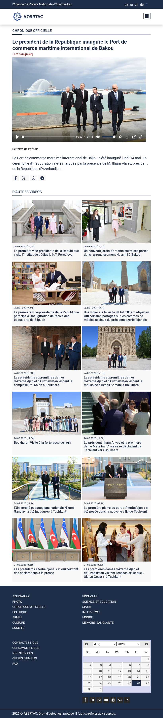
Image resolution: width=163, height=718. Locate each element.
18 (109, 677)
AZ (126, 5)
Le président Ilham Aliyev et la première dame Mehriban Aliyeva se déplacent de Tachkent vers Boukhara (112, 446)
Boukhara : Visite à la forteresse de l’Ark (42, 442)
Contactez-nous (25, 643)
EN (136, 5)
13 (129, 671)
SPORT (86, 607)
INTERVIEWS (91, 612)
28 (138, 683)
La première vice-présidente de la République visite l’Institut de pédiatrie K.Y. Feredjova (46, 252)
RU (131, 5)
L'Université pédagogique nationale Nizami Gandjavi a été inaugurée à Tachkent (44, 509)
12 (119, 671)
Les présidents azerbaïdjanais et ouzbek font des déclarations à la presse (46, 571)
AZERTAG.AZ (21, 596)
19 (119, 677)
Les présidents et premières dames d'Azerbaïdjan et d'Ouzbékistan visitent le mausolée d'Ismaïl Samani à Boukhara (113, 381)
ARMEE (17, 617)
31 (100, 689)
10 (100, 671)
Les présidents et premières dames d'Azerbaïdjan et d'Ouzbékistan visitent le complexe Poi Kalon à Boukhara (43, 381)
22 (147, 677)
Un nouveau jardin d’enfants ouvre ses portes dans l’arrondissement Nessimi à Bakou (116, 252)
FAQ (15, 664)
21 (138, 677)
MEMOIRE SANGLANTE (98, 623)
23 (89, 683)
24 (100, 683)
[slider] (48, 137)
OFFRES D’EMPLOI (24, 658)
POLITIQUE (19, 612)
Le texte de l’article (25, 149)
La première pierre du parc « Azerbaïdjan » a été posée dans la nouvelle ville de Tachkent (116, 509)
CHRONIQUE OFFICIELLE (32, 31)
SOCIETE (18, 628)
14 (138, 671)
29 (147, 683)
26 (119, 683)
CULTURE (18, 623)
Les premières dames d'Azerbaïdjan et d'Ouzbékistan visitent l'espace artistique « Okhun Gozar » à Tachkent (114, 573)
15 (147, 671)
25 (109, 683)
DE (142, 5)
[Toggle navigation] (146, 15)
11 (109, 671)
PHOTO (17, 602)
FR (147, 5)
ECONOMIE (89, 596)
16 (89, 677)
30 (89, 689)
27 (129, 683)
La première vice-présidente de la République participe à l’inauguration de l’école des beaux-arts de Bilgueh (46, 316)
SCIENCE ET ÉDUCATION (99, 602)
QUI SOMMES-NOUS (25, 648)
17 (100, 677)
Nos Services (22, 653)
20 (129, 677)
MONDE (87, 617)
